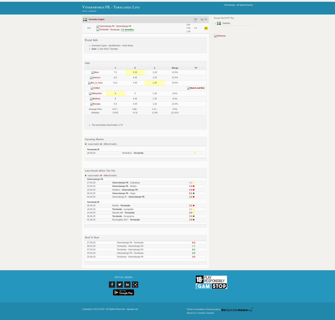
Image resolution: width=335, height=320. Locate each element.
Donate (210, 313)
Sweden (226, 23)
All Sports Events (245, 5)
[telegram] (135, 284)
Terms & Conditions (196, 309)
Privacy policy (213, 309)
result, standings (89, 11)
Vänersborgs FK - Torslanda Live (111, 6)
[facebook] (112, 284)
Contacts (201, 313)
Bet (206, 28)
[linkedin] (127, 284)
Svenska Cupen (96, 19)
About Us (191, 313)
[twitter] (120, 284)
